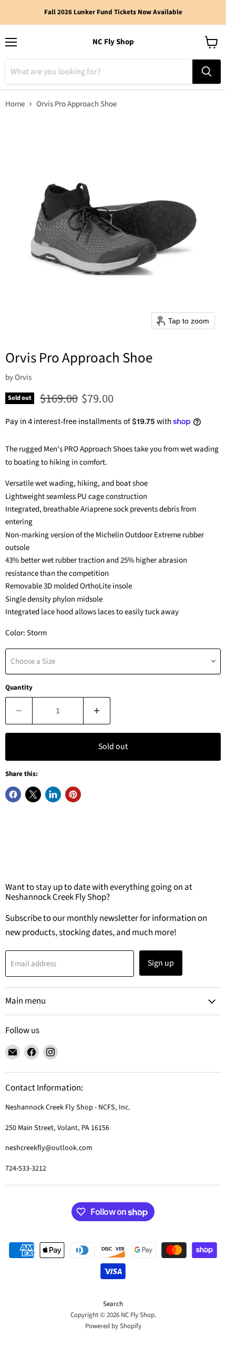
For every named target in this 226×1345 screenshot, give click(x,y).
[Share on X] (33, 794)
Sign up (161, 963)
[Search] (206, 72)
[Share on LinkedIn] (53, 794)
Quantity (19, 688)
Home (15, 104)
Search (113, 1304)
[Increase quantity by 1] (97, 710)
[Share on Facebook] (13, 794)
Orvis (23, 377)
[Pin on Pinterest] (73, 794)
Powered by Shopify (113, 1326)
